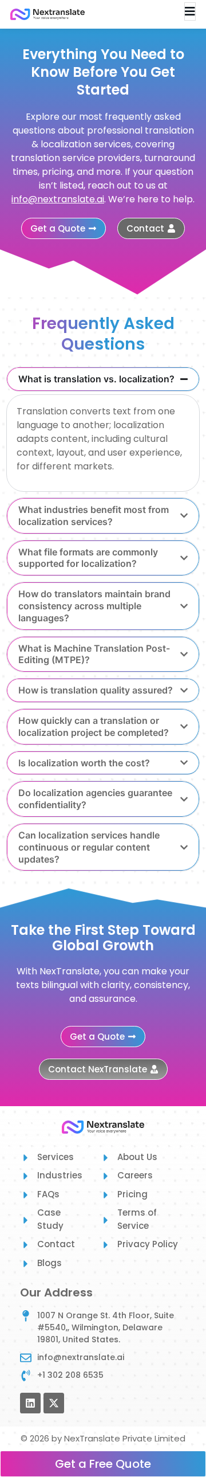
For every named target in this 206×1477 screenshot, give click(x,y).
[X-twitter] (53, 1403)
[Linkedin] (30, 1403)
